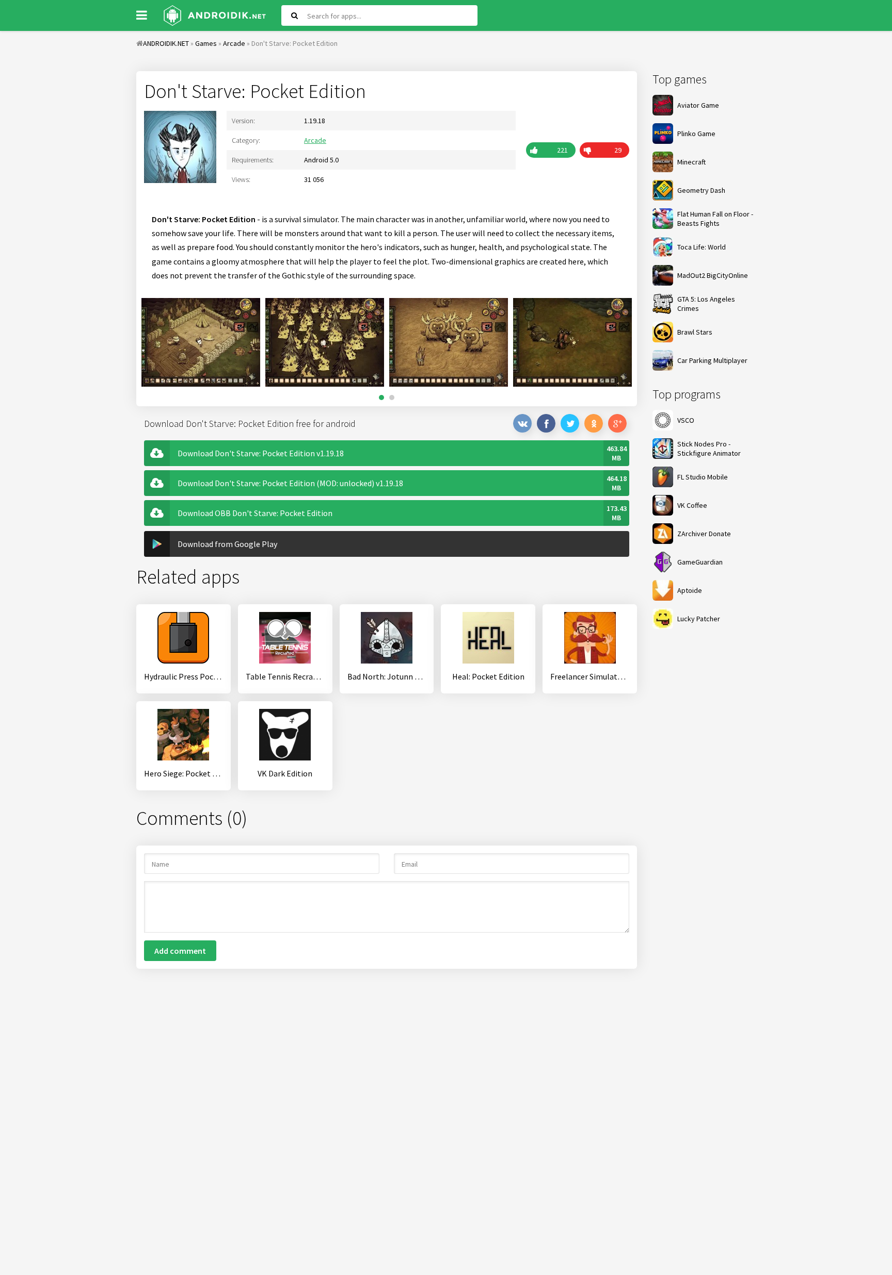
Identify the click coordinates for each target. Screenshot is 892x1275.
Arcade (315, 140)
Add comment (180, 951)
